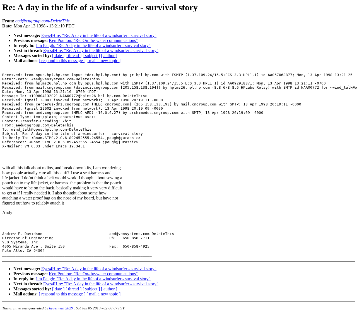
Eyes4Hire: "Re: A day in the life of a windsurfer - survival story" (98, 35)
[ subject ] (91, 55)
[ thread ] (73, 55)
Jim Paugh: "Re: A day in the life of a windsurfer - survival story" (93, 45)
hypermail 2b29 (61, 308)
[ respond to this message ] (62, 60)
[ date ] (58, 55)
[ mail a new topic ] (103, 60)
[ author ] (109, 55)
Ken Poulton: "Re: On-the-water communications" (93, 40)
